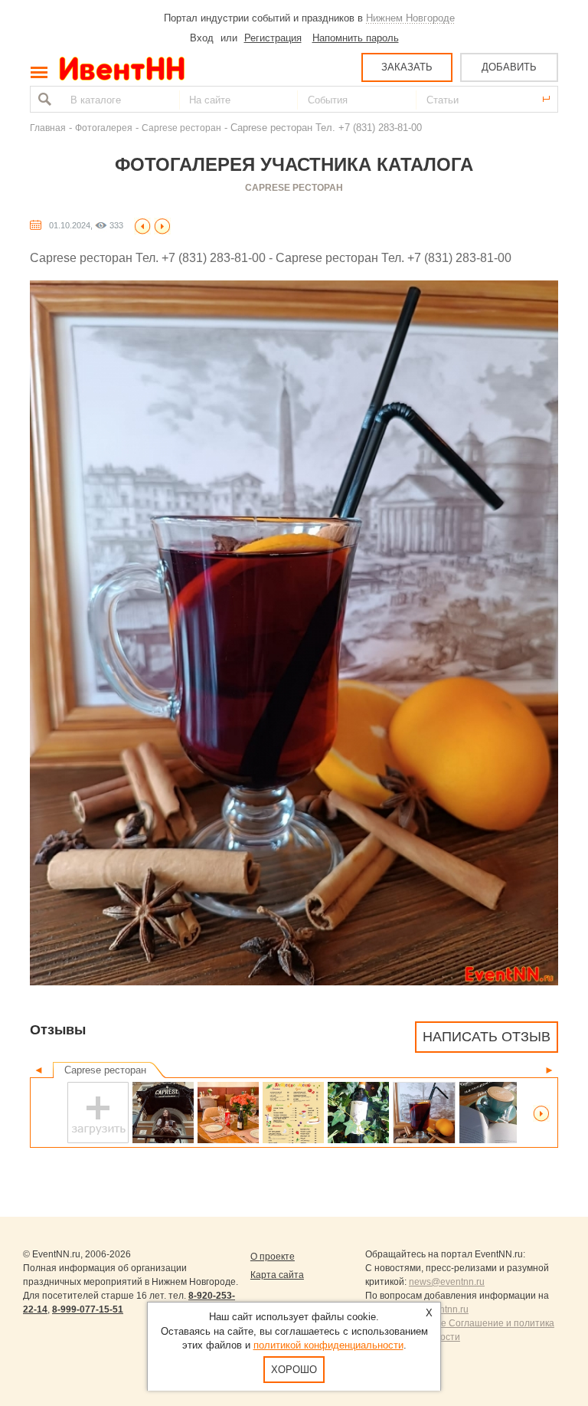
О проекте (272, 1256)
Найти (42, 99)
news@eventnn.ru (447, 1282)
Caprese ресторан (181, 128)
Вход (202, 38)
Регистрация (273, 38)
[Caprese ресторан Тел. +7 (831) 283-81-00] (142, 225)
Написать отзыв (486, 1036)
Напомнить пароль (355, 38)
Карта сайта (277, 1275)
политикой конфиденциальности (328, 1345)
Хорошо (294, 1369)
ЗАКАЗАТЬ (407, 67)
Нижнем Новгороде (410, 18)
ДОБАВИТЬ (509, 67)
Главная (48, 128)
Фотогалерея (103, 128)
